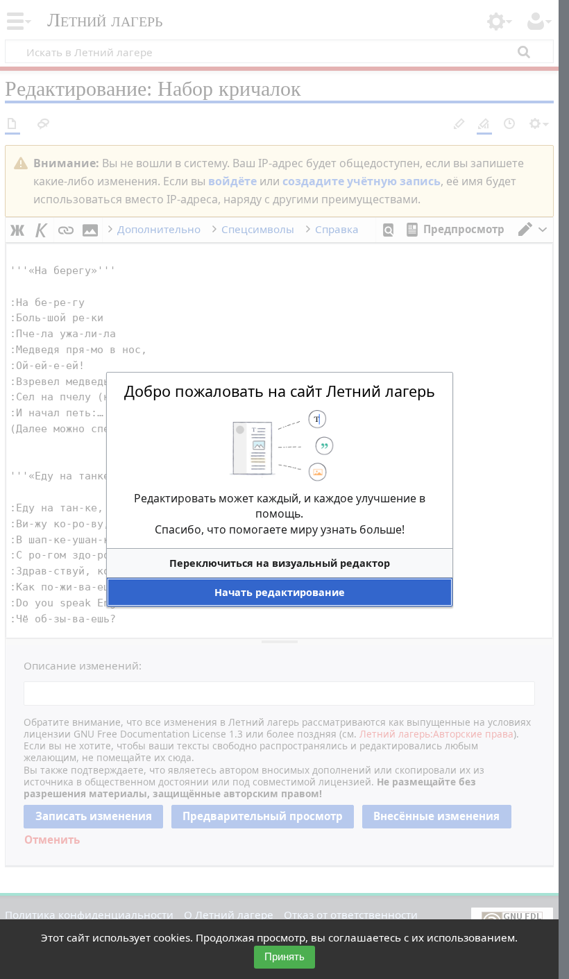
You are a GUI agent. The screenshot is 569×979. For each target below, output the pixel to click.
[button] (279, 563)
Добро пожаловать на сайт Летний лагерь (279, 391)
